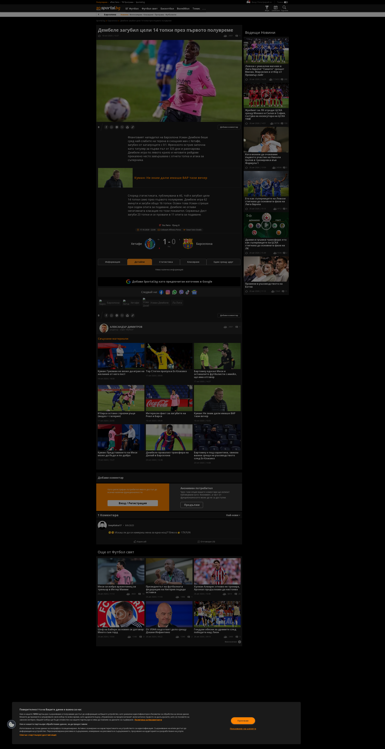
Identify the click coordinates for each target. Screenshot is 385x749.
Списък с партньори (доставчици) (38, 735)
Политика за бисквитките (148, 719)
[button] (11, 724)
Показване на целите (243, 728)
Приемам (243, 720)
